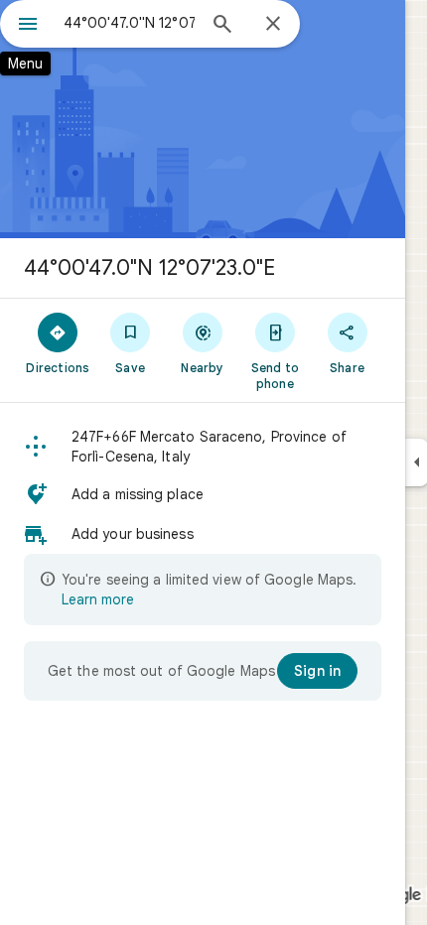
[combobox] (129, 23)
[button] (202, 446)
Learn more (98, 599)
